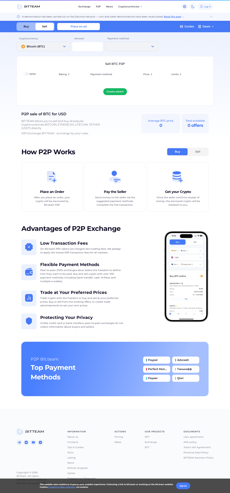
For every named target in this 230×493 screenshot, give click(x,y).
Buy (26, 26)
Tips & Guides (75, 447)
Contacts (72, 442)
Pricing (118, 437)
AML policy (190, 442)
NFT (147, 437)
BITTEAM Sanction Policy (198, 457)
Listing (71, 457)
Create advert (115, 91)
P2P (98, 6)
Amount (79, 38)
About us (72, 437)
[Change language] (184, 6)
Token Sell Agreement (197, 447)
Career (71, 473)
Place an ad (79, 26)
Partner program (77, 468)
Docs (70, 452)
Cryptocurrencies (128, 6)
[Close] (211, 17)
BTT (147, 447)
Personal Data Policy (196, 452)
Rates (117, 442)
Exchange (84, 6)
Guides (189, 26)
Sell (44, 26)
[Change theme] (192, 6)
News (109, 6)
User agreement (194, 437)
